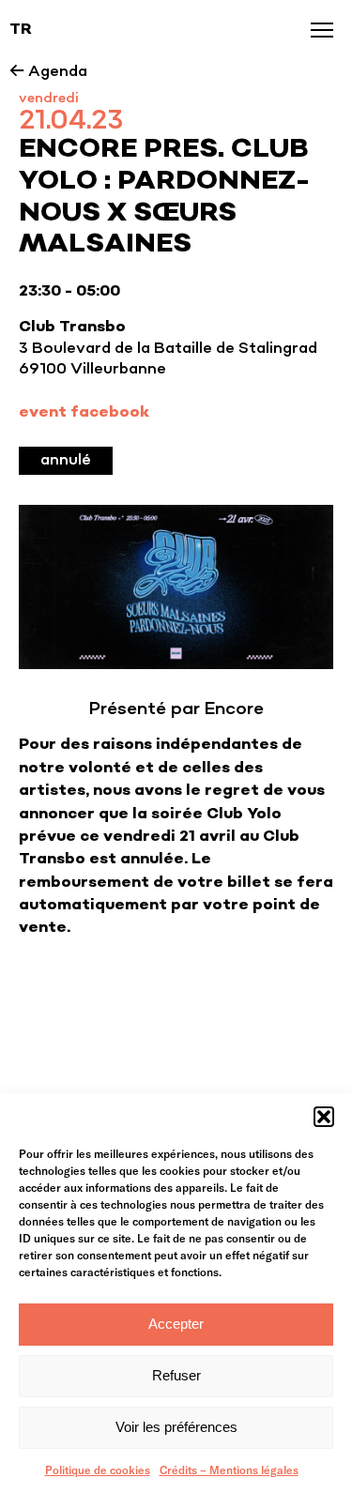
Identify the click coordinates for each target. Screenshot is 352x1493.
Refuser (176, 1375)
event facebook (84, 412)
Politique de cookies (97, 1469)
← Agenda (48, 72)
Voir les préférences (176, 1427)
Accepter (176, 1324)
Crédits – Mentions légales (229, 1469)
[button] (323, 1116)
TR (20, 30)
